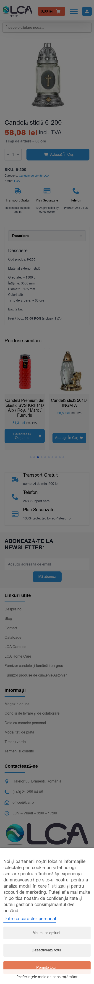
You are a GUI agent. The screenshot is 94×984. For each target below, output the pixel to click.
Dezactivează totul (46, 950)
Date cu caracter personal (29, 919)
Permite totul (46, 967)
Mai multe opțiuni (46, 932)
